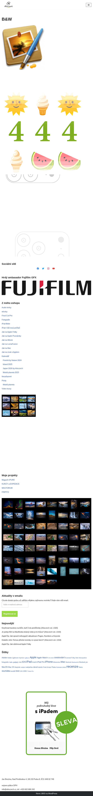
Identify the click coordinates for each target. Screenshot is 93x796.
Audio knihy (6, 308)
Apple (33, 657)
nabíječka (29, 667)
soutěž (13, 671)
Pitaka (54, 667)
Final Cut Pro (7, 316)
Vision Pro (31, 671)
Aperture (21, 658)
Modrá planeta (8, 385)
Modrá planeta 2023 (11, 372)
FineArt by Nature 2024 (12, 360)
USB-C (25, 671)
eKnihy (4, 312)
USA (21, 671)
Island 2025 (7, 364)
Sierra (81, 667)
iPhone (49, 661)
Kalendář (5, 356)
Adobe (4, 658)
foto (77, 658)
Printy (4, 381)
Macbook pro (83, 662)
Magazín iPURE (8, 480)
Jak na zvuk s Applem (10, 352)
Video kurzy (6, 389)
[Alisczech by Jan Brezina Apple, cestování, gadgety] (8, 5)
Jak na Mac (6, 348)
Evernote (68, 658)
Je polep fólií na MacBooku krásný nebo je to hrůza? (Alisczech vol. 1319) (31, 632)
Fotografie (6, 320)
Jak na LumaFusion (10, 344)
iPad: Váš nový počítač (11, 328)
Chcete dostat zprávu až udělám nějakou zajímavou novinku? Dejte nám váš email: (35, 600)
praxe (64, 667)
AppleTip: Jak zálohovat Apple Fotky (16, 644)
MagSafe (17, 667)
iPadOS (34, 662)
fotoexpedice (83, 658)
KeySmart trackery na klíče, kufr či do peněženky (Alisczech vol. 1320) (30, 628)
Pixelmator (59, 667)
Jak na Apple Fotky (9, 332)
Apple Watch (42, 657)
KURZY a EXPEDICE (10, 484)
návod (35, 667)
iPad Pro (41, 662)
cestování (59, 657)
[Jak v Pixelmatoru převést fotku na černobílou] (23, 47)
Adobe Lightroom (13, 658)
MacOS (5, 667)
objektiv (40, 667)
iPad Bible (6, 324)
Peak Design (47, 667)
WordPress (52, 794)
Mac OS (11, 667)
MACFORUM (7, 488)
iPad (29, 661)
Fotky (73, 658)
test (17, 671)
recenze (72, 666)
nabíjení (23, 667)
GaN (20, 662)
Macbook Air (75, 662)
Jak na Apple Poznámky (11, 336)
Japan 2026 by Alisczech (13, 368)
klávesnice (56, 662)
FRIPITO (5, 492)
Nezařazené (7, 376)
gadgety (15, 662)
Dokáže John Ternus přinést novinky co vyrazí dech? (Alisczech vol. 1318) (31, 640)
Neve (38, 794)
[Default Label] (38, 268)
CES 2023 (51, 658)
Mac (63, 661)
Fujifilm (11, 662)
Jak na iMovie (7, 340)
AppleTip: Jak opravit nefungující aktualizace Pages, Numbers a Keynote (31, 636)
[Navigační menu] (88, 5)
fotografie (5, 662)
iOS (24, 662)
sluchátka (6, 671)
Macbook (68, 662)
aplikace (27, 658)
